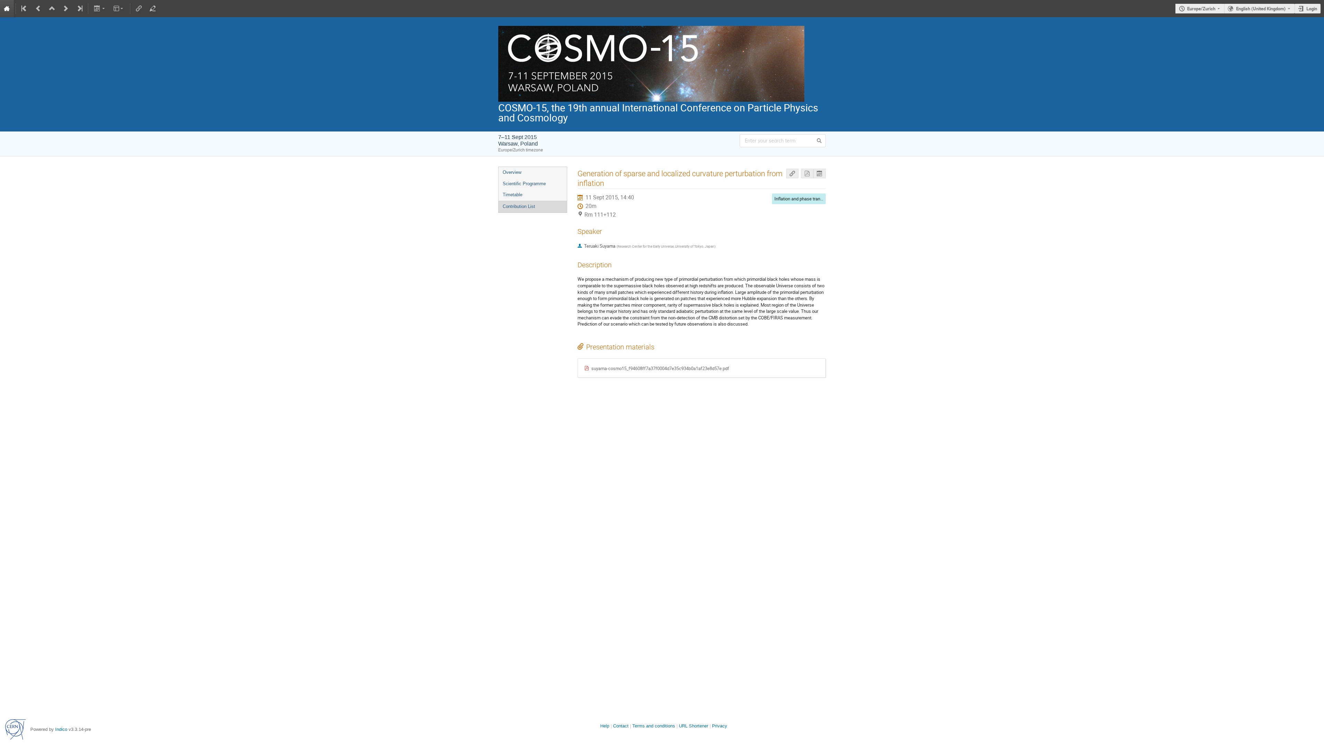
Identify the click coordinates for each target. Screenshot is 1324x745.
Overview (512, 172)
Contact (621, 726)
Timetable (512, 194)
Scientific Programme (524, 183)
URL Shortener (693, 726)
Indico (61, 729)
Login (1311, 9)
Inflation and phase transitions (803, 199)
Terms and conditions (653, 726)
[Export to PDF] (807, 174)
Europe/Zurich (1201, 9)
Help (604, 726)
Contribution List (519, 206)
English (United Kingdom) (1261, 9)
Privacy (719, 726)
